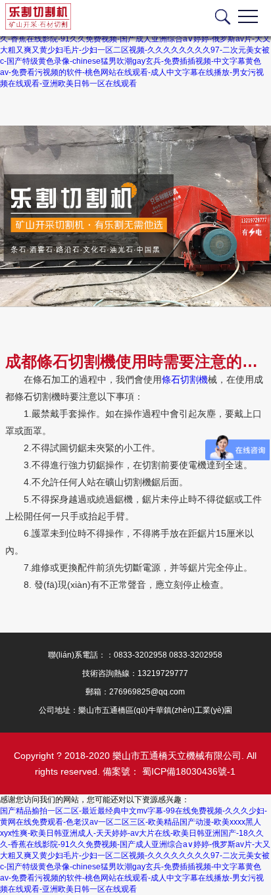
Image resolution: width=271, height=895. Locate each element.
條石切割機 (185, 379)
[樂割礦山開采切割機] (135, 216)
